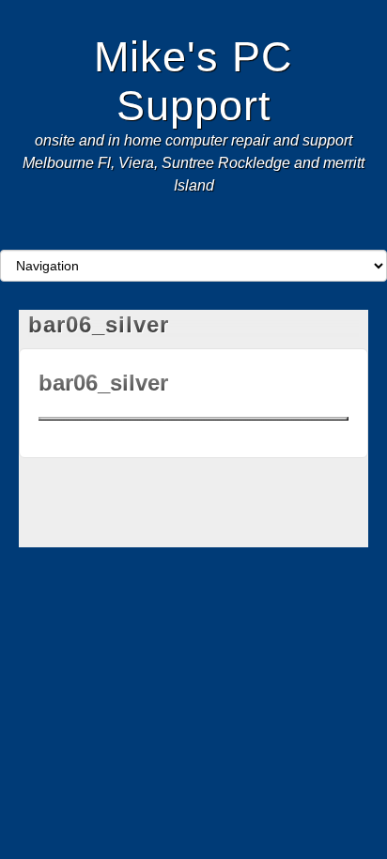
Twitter (206, 233)
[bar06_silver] (193, 417)
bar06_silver (103, 382)
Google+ (181, 233)
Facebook (155, 233)
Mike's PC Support (193, 81)
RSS (231, 233)
